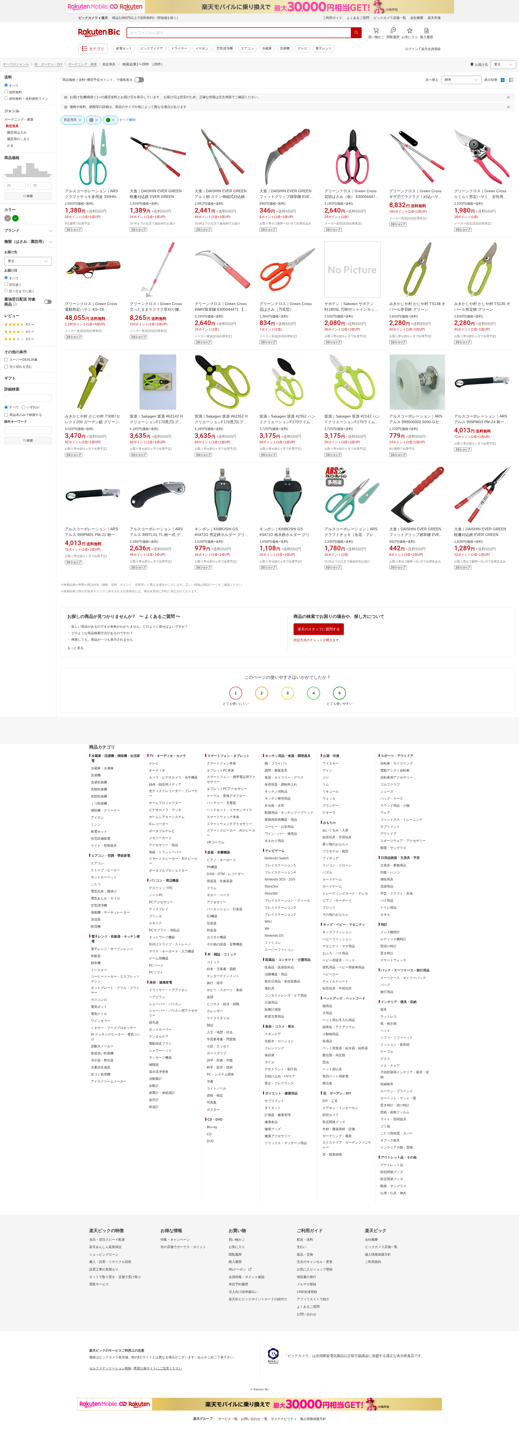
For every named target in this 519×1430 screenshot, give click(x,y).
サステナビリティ (284, 1419)
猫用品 (327, 1006)
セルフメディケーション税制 (110, 1368)
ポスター (213, 1109)
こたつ (96, 884)
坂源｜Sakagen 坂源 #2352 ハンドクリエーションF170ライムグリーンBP (287, 422)
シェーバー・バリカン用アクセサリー (173, 1013)
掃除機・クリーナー (105, 810)
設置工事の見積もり (103, 1269)
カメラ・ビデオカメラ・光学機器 (173, 777)
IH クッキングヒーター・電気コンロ (115, 1036)
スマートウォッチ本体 (223, 817)
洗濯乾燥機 (99, 782)
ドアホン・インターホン (340, 1108)
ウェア (385, 813)
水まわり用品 (274, 841)
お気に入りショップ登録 (314, 1269)
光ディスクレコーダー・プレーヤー (173, 793)
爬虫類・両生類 (333, 1055)
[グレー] (7, 218)
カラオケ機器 (216, 937)
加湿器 (96, 919)
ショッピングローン (103, 1254)
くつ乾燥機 (99, 803)
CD (209, 1134)
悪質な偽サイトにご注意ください (158, 1368)
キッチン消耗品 (276, 791)
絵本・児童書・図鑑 (221, 969)
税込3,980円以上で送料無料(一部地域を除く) (145, 18)
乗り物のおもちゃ (335, 844)
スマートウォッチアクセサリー (229, 824)
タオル (385, 914)
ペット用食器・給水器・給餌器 (345, 1048)
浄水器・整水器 (102, 1060)
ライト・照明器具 (104, 846)
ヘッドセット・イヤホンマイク (229, 810)
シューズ (386, 791)
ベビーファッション (337, 939)
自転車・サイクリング (396, 763)
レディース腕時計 (393, 939)
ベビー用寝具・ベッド (338, 960)
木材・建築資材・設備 (338, 1129)
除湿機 (96, 926)
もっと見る (75, 648)
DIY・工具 (330, 1101)
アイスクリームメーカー (109, 1081)
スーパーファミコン (279, 950)
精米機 (96, 963)
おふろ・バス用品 (335, 953)
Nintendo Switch (277, 858)
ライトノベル (216, 1088)
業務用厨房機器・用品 (281, 820)
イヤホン (201, 48)
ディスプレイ (158, 909)
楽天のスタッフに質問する (319, 629)
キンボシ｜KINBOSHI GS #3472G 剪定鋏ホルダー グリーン (221, 534)
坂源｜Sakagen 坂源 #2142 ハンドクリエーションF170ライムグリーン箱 (352, 422)
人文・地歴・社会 (220, 1032)
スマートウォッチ (393, 960)
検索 (29, 196)
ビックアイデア (151, 48)
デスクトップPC (161, 888)
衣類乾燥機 (99, 789)
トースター (99, 970)
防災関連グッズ (333, 1122)
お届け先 (10, 252)
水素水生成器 (100, 1067)
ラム (325, 784)
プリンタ (155, 916)
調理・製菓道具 (276, 770)
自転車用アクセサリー (396, 777)
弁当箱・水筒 (274, 805)
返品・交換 (305, 1254)
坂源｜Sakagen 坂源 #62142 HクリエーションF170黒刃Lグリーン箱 (156, 422)
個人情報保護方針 (378, 1254)
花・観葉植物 (332, 1154)
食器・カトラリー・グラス (284, 777)
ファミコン (273, 943)
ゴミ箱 (385, 1126)
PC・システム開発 (220, 1074)
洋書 (210, 1081)
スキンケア (273, 1034)
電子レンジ (323, 48)
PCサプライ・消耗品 (164, 930)
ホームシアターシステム (167, 817)
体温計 (154, 1107)
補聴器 (154, 1065)
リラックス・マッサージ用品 (286, 1143)
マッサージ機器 (160, 1058)
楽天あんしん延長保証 (105, 1247)
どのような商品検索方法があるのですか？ (102, 633)
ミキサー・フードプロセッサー (113, 1028)
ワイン (327, 770)
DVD (210, 1141)
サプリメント (274, 1101)
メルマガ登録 (306, 1284)
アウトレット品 (391, 1165)
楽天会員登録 (431, 49)
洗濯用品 (386, 886)
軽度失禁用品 (274, 1016)
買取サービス (99, 1284)
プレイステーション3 (280, 907)
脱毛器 (154, 1022)
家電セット (124, 48)
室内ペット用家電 (335, 1076)
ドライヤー (179, 48)
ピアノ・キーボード (221, 860)
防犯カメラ (330, 1115)
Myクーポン (237, 1269)
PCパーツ (156, 965)
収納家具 (386, 1084)
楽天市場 (434, 18)
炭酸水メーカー (102, 1046)
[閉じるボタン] (509, 97)
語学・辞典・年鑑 (220, 1060)
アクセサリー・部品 (163, 845)
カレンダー (215, 1011)
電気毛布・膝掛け (104, 891)
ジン (325, 777)
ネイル (269, 1062)
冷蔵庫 (267, 48)
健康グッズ (273, 1129)
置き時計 (386, 953)
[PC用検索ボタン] (356, 32)
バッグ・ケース (391, 798)
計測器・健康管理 (278, 1115)
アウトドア (388, 834)
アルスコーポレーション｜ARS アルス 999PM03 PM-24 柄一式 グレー (481, 422)
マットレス (388, 1016)
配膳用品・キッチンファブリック (289, 813)
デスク (385, 1059)
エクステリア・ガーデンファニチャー (346, 1145)
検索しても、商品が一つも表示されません (102, 639)
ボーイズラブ (216, 1053)
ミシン (96, 824)
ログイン (411, 49)
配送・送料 (305, 1240)
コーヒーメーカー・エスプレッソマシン (115, 979)
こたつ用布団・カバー (396, 1133)
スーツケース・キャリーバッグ (403, 978)
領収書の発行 (306, 1277)
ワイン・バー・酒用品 (281, 834)
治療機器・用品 (276, 974)
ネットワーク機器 (162, 937)
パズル (327, 872)
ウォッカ (328, 798)
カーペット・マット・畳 (398, 1098)
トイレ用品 (388, 907)
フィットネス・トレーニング (401, 820)
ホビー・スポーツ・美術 (224, 990)
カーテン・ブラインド (396, 1091)
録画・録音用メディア (165, 784)
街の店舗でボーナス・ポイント (183, 1247)
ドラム (212, 888)
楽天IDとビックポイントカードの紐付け (258, 1299)
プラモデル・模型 (335, 851)
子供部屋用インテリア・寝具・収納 (404, 1074)
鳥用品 (327, 1041)
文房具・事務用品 (393, 865)
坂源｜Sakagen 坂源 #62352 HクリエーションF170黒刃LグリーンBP (221, 422)
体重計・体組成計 (162, 1093)
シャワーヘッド (160, 1050)
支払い (302, 1247)
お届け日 (10, 270)
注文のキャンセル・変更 (314, 1262)
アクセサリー (216, 902)
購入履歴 (235, 1262)
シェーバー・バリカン (165, 1004)
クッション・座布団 (395, 1045)
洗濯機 (285, 48)
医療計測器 (273, 1009)
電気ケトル (99, 1014)
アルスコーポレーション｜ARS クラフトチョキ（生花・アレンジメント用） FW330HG (350, 534)
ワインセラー (100, 1021)
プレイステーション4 (280, 872)
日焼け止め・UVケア (280, 1076)
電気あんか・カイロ (105, 898)
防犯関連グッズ (391, 1172)
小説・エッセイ (218, 1046)
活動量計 (155, 1079)
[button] (6, 170)
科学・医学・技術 (220, 1067)
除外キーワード (15, 421)
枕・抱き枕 (388, 1023)
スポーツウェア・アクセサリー (403, 841)
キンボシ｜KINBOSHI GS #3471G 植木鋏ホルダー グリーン (286, 534)
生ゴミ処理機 (100, 1074)
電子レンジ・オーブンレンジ (112, 949)
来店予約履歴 (238, 1284)
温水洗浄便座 (158, 1072)
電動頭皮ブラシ (160, 1043)
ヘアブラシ (157, 997)
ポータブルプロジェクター (168, 870)
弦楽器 (212, 923)
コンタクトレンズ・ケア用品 (286, 995)
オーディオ (157, 770)
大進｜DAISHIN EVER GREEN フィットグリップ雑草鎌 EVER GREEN (286, 196)
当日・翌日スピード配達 (107, 1240)
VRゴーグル (215, 842)
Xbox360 (271, 893)
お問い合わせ (306, 1314)
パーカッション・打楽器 (224, 909)
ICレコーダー (158, 824)
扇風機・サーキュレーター (110, 912)
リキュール (330, 791)
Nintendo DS (274, 936)
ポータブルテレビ (162, 831)
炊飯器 (96, 956)
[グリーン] (15, 218)
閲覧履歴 (235, 1254)
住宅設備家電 (100, 838)
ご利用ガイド (332, 18)
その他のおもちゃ (335, 914)
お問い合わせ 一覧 (254, 1419)
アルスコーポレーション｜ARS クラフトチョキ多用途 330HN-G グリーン (92, 196)
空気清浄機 (225, 48)
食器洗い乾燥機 (102, 1053)
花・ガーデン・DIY (48, 64)
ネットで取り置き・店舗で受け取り (115, 1277)
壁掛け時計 (388, 946)
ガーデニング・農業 (82, 64)
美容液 (269, 1055)
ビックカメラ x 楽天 (93, 18)
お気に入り (237, 1247)
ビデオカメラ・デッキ (165, 810)
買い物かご (237, 1240)
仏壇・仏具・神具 (393, 1193)
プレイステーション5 (280, 865)
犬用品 (327, 1013)
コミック (213, 962)
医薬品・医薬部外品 (279, 967)
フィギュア (330, 858)
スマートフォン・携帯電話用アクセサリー (231, 779)
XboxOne (271, 886)
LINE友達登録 (307, 1292)
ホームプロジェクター (165, 803)
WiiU (268, 921)
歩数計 (154, 1086)
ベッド (385, 1030)
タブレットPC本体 (220, 770)
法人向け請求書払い (243, 1292)
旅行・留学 (215, 983)
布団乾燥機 (99, 796)
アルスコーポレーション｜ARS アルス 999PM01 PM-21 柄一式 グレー (92, 534)
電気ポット (99, 1007)
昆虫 (325, 1062)
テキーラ (328, 813)
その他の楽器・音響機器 (224, 944)
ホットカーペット (104, 877)
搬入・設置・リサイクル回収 (110, 1262)
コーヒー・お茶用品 (279, 827)
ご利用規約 (373, 1262)
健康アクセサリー (278, 1136)
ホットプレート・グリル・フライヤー (115, 990)
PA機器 (212, 867)
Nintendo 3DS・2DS (280, 879)
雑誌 (210, 1025)
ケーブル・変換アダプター (226, 796)
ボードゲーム (332, 886)
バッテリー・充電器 (221, 803)
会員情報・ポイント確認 (246, 1277)
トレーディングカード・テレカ (345, 893)
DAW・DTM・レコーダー (225, 874)
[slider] (4, 177)
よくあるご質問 (358, 18)
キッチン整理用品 (278, 798)
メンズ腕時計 (390, 932)
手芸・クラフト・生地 (396, 893)
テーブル (386, 1052)
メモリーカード (160, 838)
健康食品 (271, 1122)
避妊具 (269, 988)
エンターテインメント (223, 976)
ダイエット (273, 1108)
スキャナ (155, 923)
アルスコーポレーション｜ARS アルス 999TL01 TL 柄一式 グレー (157, 534)
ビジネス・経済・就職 (223, 1004)
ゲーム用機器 (158, 958)
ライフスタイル (218, 1018)
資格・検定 (215, 1095)
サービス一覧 (228, 1419)
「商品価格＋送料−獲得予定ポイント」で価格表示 (95, 80)
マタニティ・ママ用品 (338, 946)
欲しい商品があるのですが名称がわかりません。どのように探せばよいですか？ (129, 626)
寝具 (383, 1009)
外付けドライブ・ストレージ (170, 944)
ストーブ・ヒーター (105, 870)
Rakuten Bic (99, 32)
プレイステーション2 (280, 914)
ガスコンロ (99, 1000)
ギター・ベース (218, 895)
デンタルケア (158, 1036)
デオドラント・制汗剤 (281, 1069)
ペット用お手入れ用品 (338, 1020)
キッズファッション (337, 932)
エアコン (247, 48)
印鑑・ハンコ (390, 872)
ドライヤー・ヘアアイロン (168, 990)
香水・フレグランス (279, 1083)
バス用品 (386, 900)
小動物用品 (330, 1034)
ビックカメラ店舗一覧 (390, 18)
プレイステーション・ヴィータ (287, 900)
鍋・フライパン (276, 763)
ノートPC (156, 895)
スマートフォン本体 (221, 763)
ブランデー (330, 805)
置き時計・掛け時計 (395, 1105)
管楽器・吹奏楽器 (220, 881)
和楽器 (212, 930)
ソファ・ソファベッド (396, 1038)
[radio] (6, 85)
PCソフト (156, 972)
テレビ (302, 48)
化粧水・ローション (279, 1041)
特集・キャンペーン (175, 1240)
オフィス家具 (390, 1140)
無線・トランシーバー (165, 852)
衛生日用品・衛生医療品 (282, 981)
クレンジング (274, 1048)
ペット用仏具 (332, 1069)
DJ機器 (212, 916)
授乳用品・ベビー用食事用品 (343, 967)
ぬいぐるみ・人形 (335, 830)
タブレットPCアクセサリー (227, 789)
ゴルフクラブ (390, 784)
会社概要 (416, 18)
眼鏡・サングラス (393, 848)
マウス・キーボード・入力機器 (171, 951)
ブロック (328, 907)
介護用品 (271, 1002)
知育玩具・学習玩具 (337, 837)
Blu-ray (212, 1127)
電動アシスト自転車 (395, 770)
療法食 (327, 1083)
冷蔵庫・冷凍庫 (102, 768)
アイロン (97, 817)
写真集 (212, 1102)
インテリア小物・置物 (396, 1147)
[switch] (48, 302)
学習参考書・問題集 (221, 1039)
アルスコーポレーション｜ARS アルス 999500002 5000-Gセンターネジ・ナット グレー (416, 422)
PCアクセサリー (161, 902)
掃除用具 (386, 879)
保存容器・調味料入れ (281, 784)
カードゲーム (332, 879)
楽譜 (210, 997)
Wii (267, 929)
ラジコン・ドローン (337, 865)
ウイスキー (330, 763)
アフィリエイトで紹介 (313, 1299)
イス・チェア (390, 1066)
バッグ (385, 985)
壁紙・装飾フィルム (395, 1112)
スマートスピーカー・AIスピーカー (173, 861)
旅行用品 (386, 992)
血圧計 (154, 1100)
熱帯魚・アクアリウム (338, 1027)
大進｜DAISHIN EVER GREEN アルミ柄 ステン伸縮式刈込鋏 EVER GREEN (221, 196)
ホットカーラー (160, 1029)
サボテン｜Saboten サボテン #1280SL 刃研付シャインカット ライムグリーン (351, 309)
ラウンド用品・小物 (395, 805)
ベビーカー (330, 974)
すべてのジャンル (16, 64)
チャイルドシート (335, 981)
